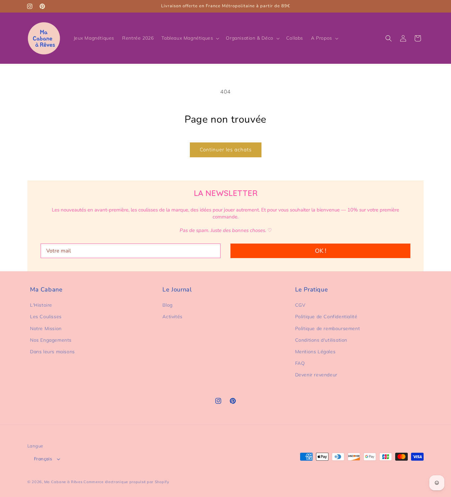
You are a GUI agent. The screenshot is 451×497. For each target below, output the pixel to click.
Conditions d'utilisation (321, 340)
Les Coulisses (46, 317)
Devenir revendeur (316, 375)
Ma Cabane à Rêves (63, 481)
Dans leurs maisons (52, 352)
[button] (189, 38)
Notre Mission (46, 328)
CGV (300, 305)
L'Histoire (41, 305)
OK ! (320, 251)
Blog (167, 305)
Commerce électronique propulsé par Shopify (126, 481)
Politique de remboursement (327, 328)
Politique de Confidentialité (326, 317)
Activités (172, 317)
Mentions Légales (315, 352)
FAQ (300, 363)
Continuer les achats (226, 149)
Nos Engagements (51, 340)
